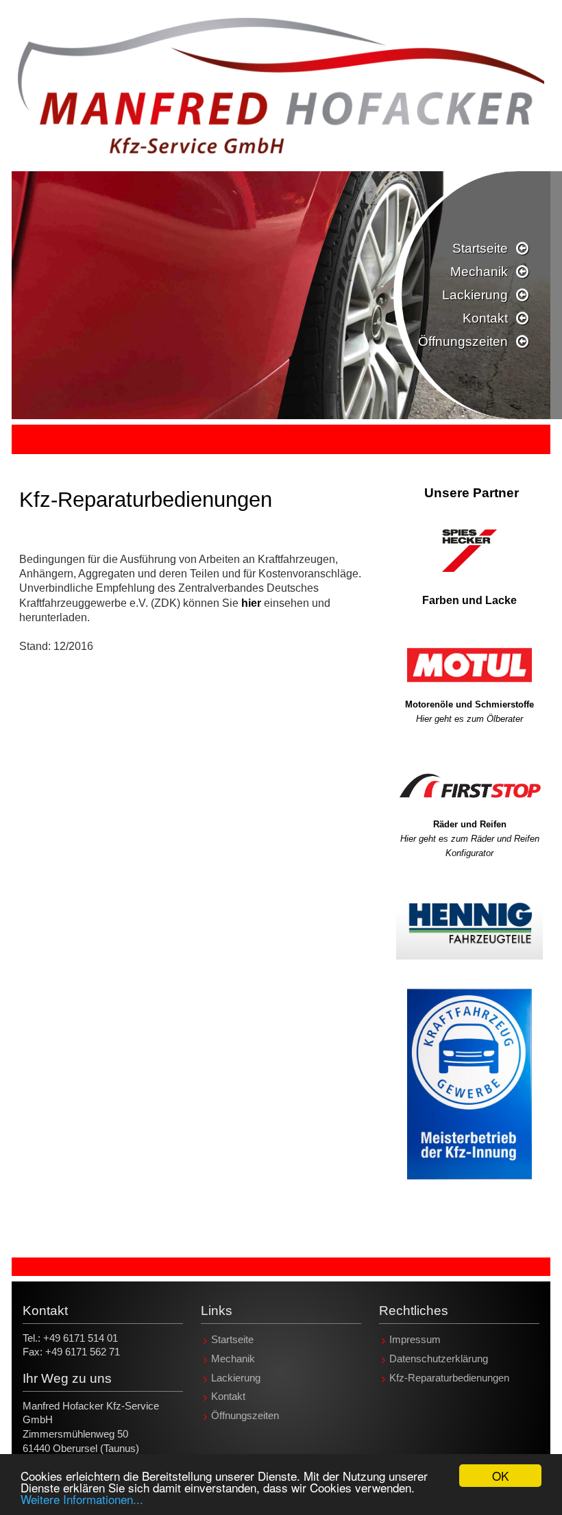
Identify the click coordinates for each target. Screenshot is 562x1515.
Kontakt (485, 318)
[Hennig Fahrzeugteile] (469, 925)
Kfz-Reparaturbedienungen (449, 1378)
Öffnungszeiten (463, 341)
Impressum (415, 1340)
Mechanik (479, 271)
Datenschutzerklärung (438, 1358)
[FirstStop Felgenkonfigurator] (469, 786)
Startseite (480, 248)
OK (500, 1475)
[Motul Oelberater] (469, 664)
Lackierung (475, 295)
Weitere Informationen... (82, 1498)
